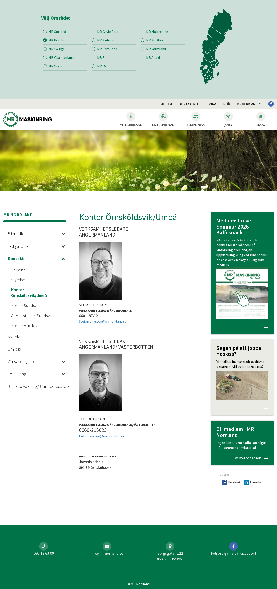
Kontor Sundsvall (26, 305)
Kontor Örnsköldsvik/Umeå (29, 292)
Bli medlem (164, 104)
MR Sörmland (107, 49)
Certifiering (17, 373)
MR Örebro (56, 66)
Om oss (14, 349)
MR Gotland (57, 31)
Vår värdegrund (21, 361)
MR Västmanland (61, 57)
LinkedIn (255, 482)
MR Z (101, 57)
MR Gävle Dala (107, 31)
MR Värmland (156, 49)
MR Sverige (56, 49)
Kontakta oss (190, 104)
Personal (18, 269)
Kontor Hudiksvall (26, 325)
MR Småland (155, 40)
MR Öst (102, 66)
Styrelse (18, 279)
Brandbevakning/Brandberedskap (31, 386)
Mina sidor (217, 104)
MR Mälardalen (157, 31)
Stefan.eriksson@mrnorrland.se (102, 321)
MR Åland (153, 57)
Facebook (234, 482)
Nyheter (15, 336)
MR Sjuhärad (106, 40)
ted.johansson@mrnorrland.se (101, 436)
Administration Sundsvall (32, 315)
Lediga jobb (18, 246)
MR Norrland (57, 40)
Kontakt (16, 258)
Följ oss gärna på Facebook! (233, 553)
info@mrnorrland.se (107, 553)
